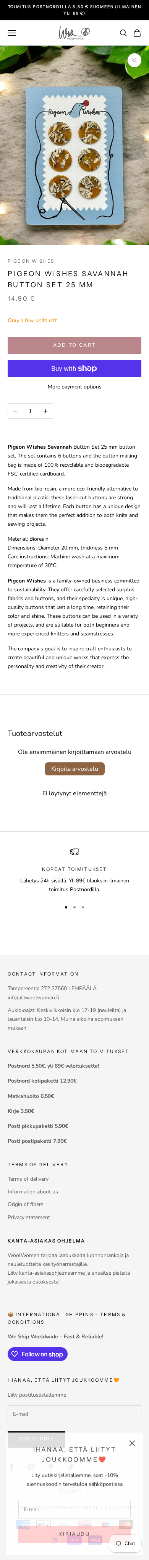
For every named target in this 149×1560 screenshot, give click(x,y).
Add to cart (74, 345)
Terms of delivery (28, 1179)
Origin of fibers (26, 1204)
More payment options (75, 386)
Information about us (33, 1191)
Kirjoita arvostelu (74, 769)
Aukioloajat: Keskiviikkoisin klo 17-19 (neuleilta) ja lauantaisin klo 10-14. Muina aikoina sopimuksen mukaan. (67, 1019)
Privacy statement (29, 1217)
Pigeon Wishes (31, 261)
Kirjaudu (74, 1532)
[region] (74, 870)
